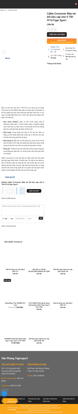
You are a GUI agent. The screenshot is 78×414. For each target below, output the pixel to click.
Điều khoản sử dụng (20, 400)
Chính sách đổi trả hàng (69, 400)
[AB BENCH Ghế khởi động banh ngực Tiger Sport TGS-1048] (15, 325)
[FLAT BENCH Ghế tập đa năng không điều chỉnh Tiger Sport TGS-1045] (39, 290)
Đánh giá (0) (10, 177)
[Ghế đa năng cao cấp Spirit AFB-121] (15, 256)
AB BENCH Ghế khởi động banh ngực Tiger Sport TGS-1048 (15, 340)
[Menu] (2, 4)
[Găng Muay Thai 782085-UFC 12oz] (15, 290)
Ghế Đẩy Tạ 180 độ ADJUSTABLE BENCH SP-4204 (39, 270)
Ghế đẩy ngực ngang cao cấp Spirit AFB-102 (39, 340)
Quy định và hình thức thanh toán (50, 400)
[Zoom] (4, 52)
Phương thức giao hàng (34, 400)
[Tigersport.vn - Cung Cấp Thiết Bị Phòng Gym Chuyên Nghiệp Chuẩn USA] (39, 4)
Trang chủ (3, 10)
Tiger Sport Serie (12, 10)
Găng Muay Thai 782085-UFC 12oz (15, 304)
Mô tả (7, 58)
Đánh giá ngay (34, 191)
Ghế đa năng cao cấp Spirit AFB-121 (15, 270)
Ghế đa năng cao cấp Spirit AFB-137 (62, 304)
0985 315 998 (15, 386)
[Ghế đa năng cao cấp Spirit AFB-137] (63, 290)
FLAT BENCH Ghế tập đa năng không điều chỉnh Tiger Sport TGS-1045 (39, 305)
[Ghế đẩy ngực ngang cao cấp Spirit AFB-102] (39, 325)
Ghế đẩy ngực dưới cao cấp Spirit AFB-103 (62, 270)
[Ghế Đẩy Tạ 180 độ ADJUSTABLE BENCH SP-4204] (39, 256)
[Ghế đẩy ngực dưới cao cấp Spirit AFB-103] (63, 256)
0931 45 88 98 (38, 376)
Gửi (41, 218)
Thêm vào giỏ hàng (57, 34)
